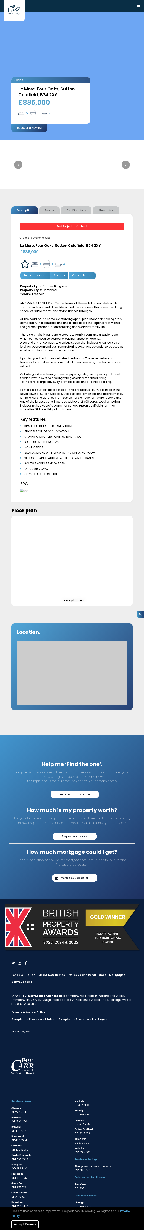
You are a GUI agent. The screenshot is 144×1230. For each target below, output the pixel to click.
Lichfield (79, 1101)
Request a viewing (29, 128)
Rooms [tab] (49, 210)
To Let (30, 975)
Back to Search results (36, 238)
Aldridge (16, 1108)
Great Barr (17, 1183)
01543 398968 (19, 1150)
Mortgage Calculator (74, 878)
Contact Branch (82, 275)
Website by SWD (21, 1031)
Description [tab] (24, 210)
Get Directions (76, 210)
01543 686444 (19, 1140)
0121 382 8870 (19, 1168)
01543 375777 (19, 1131)
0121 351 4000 (82, 1152)
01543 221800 (82, 1105)
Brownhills (17, 1127)
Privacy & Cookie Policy (28, 1012)
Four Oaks (17, 1174)
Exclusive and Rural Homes (87, 975)
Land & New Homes (51, 975)
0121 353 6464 (83, 1114)
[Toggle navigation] (138, 6)
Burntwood (17, 1136)
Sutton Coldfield (84, 1129)
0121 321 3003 (82, 1133)
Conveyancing (21, 982)
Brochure (59, 275)
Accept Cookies (25, 1224)
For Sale (17, 975)
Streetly (79, 1110)
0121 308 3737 (19, 1178)
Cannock (16, 1145)
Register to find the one (75, 794)
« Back (18, 80)
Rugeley (79, 1120)
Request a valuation (75, 836)
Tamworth (80, 1139)
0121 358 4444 (19, 1206)
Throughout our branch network (93, 1166)
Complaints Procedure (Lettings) (82, 1019)
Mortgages (117, 975)
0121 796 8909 (19, 1159)
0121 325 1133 (18, 1187)
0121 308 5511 (82, 1188)
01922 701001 (18, 1197)
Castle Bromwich (21, 1155)
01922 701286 (19, 1121)
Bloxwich (16, 1117)
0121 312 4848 (82, 1170)
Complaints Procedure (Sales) (33, 1019)
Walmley (79, 1148)
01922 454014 (19, 1112)
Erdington (16, 1164)
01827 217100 (82, 1142)
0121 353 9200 (83, 1206)
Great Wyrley (19, 1193)
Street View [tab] (106, 210)
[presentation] (18, 165)
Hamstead (17, 1202)
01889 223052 (83, 1124)
